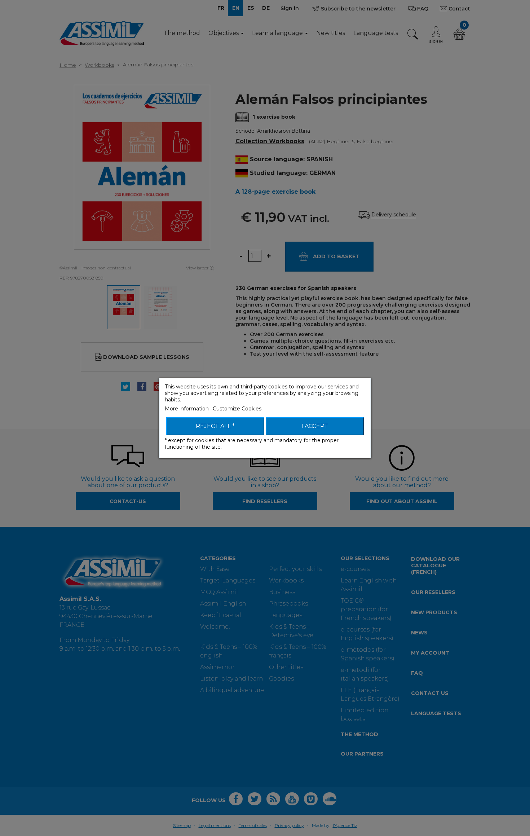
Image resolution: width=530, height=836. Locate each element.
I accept (314, 426)
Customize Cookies (237, 408)
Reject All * (215, 426)
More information (187, 408)
